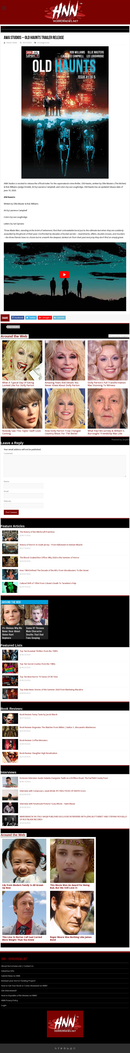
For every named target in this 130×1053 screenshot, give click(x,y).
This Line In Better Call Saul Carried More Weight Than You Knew (22, 938)
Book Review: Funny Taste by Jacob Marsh (38, 714)
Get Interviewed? (9, 990)
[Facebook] (58, 1048)
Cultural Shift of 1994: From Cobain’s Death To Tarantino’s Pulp (48, 583)
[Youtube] (71, 1048)
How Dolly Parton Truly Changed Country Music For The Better (63, 432)
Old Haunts (13, 327)
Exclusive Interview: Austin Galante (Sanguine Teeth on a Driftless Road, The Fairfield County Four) (64, 778)
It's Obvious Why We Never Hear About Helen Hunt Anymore (12, 633)
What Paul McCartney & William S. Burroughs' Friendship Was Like (106, 432)
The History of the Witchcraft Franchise (37, 532)
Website (7, 501)
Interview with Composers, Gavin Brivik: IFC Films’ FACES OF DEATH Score (53, 791)
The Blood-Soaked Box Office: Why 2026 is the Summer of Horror (49, 557)
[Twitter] (61, 1048)
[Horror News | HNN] (65, 12)
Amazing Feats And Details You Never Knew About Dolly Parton (62, 384)
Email (6, 491)
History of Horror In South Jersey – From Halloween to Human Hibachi (51, 545)
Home (3, 27)
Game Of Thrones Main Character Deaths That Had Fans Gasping (35, 633)
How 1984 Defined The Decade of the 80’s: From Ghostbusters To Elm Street (54, 570)
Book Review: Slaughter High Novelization (38, 753)
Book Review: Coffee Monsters (34, 740)
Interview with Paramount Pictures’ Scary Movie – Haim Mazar (47, 804)
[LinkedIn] (68, 1048)
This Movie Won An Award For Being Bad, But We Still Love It (70, 886)
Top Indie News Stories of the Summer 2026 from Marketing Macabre (51, 689)
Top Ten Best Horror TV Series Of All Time (39, 677)
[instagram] (74, 1048)
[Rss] (56, 1048)
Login (3, 1005)
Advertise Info (7, 971)
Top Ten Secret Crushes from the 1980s (37, 664)
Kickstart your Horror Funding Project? (18, 981)
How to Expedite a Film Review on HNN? (19, 995)
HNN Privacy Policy (9, 1000)
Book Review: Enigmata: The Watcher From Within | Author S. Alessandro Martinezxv (58, 727)
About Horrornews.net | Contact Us (17, 966)
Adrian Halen (11, 43)
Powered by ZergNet (120, 440)
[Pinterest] (64, 1048)
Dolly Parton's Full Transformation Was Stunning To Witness (107, 384)
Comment (8, 453)
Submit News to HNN (10, 976)
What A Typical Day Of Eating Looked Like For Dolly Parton (18, 384)
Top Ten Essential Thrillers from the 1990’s (39, 651)
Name (6, 481)
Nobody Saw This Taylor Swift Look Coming (21, 432)
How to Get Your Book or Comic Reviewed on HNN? (24, 986)
